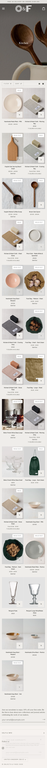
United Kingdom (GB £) (14, 759)
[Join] (39, 752)
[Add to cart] (20, 115)
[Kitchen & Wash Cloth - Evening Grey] (13, 324)
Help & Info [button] (7, 733)
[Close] (41, 738)
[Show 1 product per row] (39, 84)
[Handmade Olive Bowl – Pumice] (34, 634)
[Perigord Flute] (13, 592)
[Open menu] (5, 9)
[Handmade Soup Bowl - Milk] (34, 503)
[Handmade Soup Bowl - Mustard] (13, 634)
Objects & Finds (11, 764)
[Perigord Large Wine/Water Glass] (34, 592)
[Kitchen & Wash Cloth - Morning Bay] (34, 103)
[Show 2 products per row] (43, 84)
